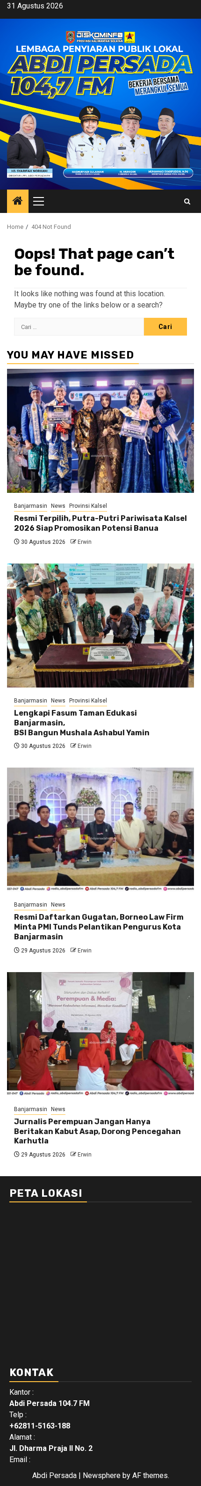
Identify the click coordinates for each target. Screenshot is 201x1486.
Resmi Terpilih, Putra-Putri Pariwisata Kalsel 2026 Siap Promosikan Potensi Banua (100, 523)
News (58, 506)
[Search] (187, 201)
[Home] (18, 201)
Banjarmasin (30, 506)
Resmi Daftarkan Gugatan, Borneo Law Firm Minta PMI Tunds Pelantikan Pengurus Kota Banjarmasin (99, 927)
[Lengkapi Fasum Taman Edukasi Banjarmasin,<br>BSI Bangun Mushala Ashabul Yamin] (100, 626)
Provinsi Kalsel (88, 506)
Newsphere (102, 1475)
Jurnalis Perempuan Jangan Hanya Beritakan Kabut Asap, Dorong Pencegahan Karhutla (97, 1131)
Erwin (85, 542)
